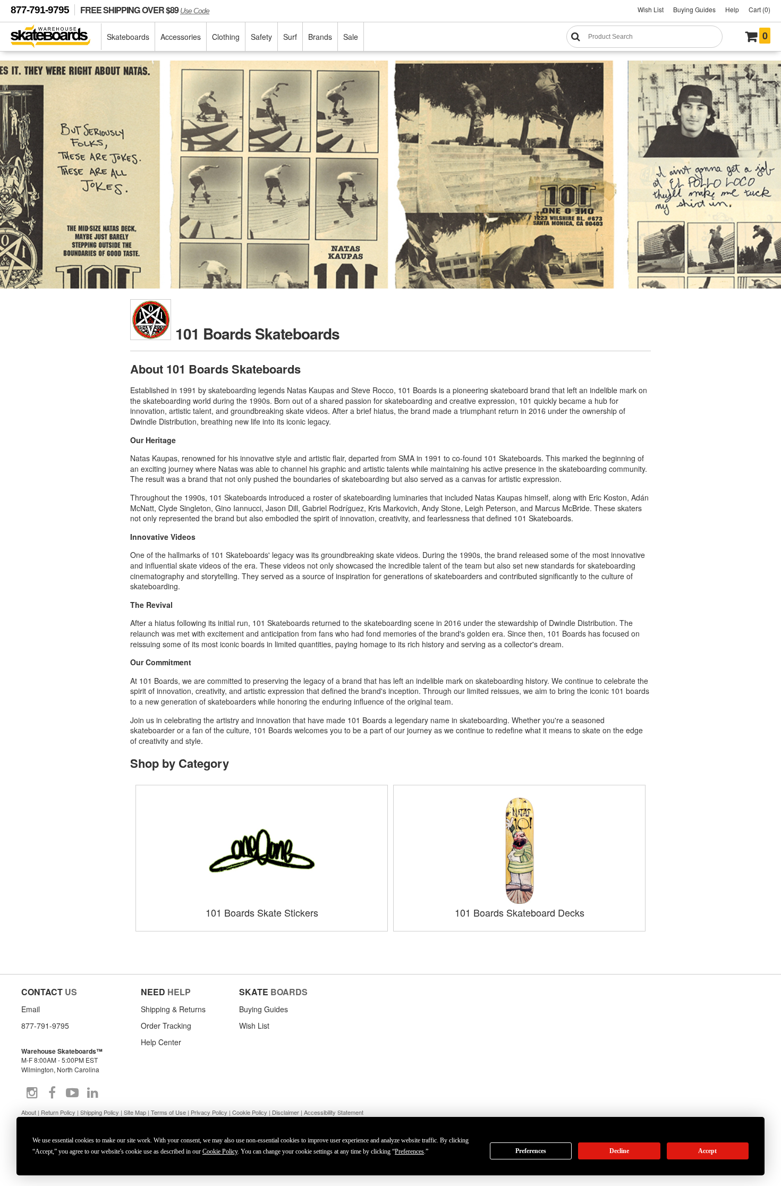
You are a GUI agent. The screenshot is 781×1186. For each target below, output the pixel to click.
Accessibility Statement (333, 1112)
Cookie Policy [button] (219, 1151)
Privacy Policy (209, 1112)
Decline (619, 1151)
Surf (290, 36)
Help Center (161, 1042)
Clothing (226, 36)
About (28, 1112)
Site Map (135, 1112)
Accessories (180, 36)
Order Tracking (166, 1025)
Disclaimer (285, 1112)
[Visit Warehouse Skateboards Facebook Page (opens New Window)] (52, 1093)
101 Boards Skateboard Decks (519, 912)
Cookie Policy (249, 1112)
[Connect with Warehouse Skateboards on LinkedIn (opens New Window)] (92, 1093)
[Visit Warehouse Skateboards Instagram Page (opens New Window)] (32, 1093)
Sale (350, 36)
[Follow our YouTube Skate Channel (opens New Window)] (72, 1093)
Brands (320, 36)
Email (30, 1009)
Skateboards (128, 36)
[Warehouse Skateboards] (56, 36)
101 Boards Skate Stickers (262, 912)
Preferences (530, 1151)
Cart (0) (759, 9)
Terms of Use (168, 1112)
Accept (707, 1151)
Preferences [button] (409, 1151)
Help (732, 9)
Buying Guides (694, 9)
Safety (261, 36)
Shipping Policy (99, 1112)
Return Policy (58, 1112)
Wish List (651, 9)
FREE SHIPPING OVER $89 (144, 10)
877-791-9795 (40, 9)
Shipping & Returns (173, 1009)
